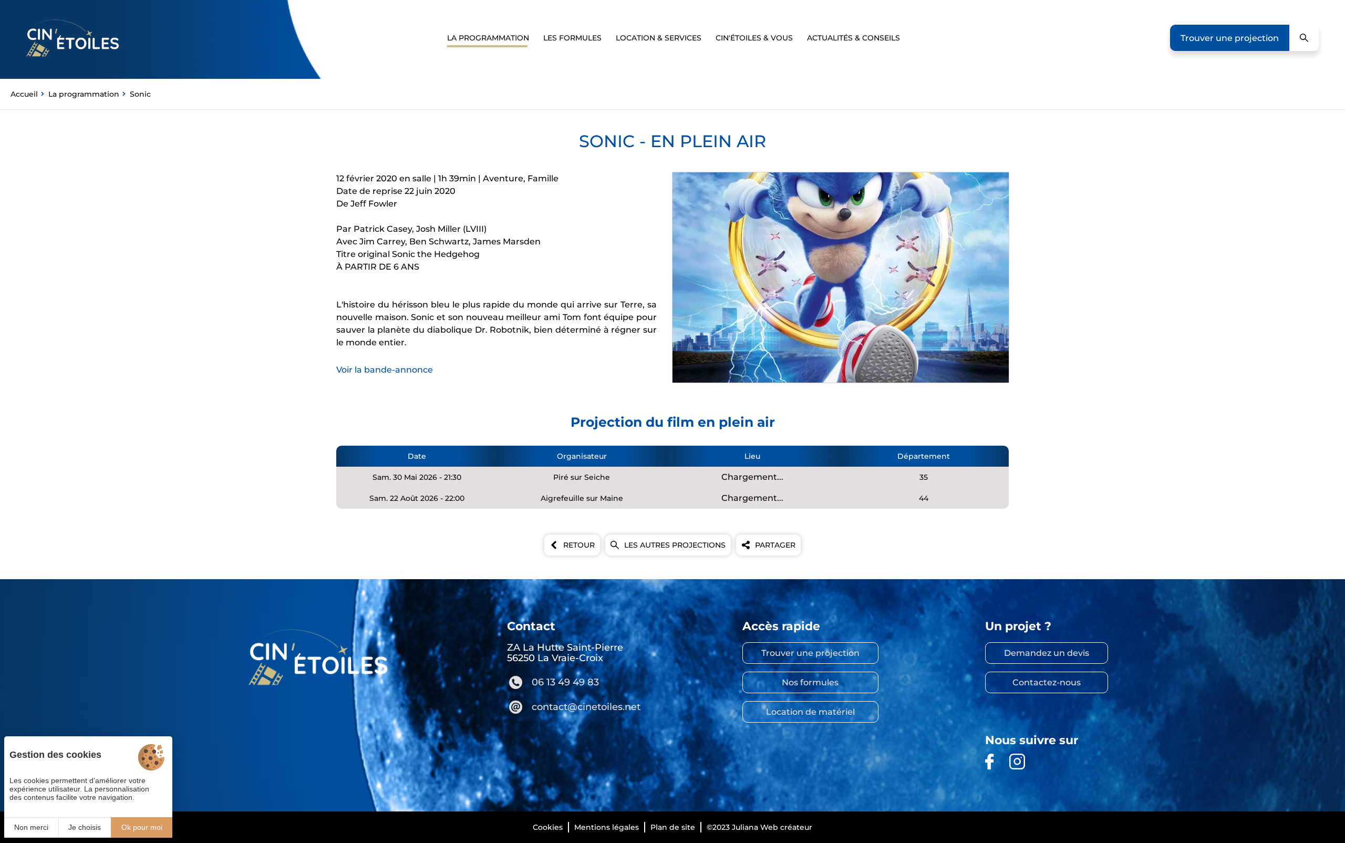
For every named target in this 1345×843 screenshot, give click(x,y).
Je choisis (84, 827)
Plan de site (672, 827)
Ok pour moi (141, 827)
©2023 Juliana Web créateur (759, 827)
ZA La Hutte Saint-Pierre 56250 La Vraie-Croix (565, 652)
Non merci (31, 827)
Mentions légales (606, 827)
